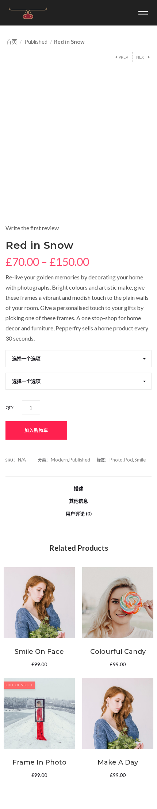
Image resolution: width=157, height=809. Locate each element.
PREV (123, 57)
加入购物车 (36, 430)
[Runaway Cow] (28, 12)
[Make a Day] (117, 713)
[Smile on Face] (39, 602)
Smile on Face (39, 652)
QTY (9, 407)
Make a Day (117, 762)
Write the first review (32, 227)
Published (35, 41)
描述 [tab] (78, 488)
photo (116, 460)
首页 (11, 41)
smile (140, 460)
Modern (59, 460)
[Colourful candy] (117, 602)
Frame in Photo (39, 762)
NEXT (141, 57)
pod (128, 460)
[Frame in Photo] (39, 713)
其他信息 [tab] (78, 501)
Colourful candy (118, 652)
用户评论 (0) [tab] (79, 514)
